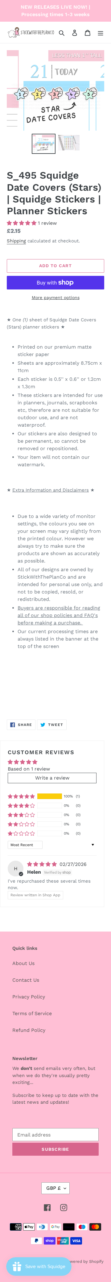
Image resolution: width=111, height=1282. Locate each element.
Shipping (16, 241)
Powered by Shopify (84, 1261)
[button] (22, 223)
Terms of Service (32, 1013)
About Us (23, 963)
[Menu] (100, 32)
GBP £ (53, 1188)
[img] (42, 864)
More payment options (56, 297)
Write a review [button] (52, 778)
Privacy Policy (28, 997)
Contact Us (25, 980)
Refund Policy (28, 1030)
